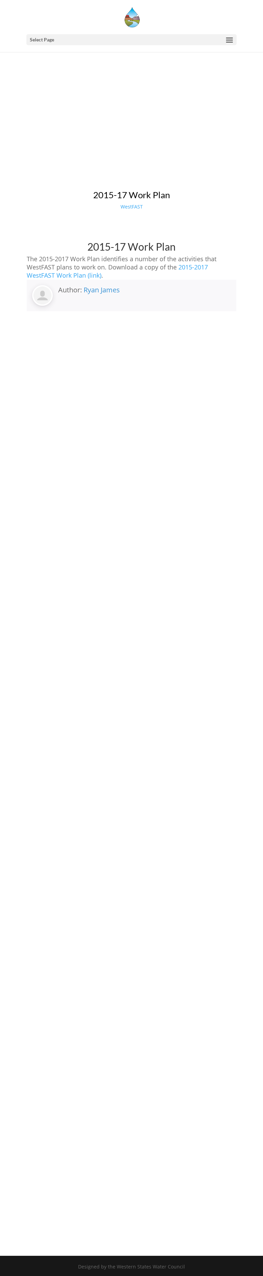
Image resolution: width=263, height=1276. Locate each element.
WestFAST (132, 206)
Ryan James (102, 289)
